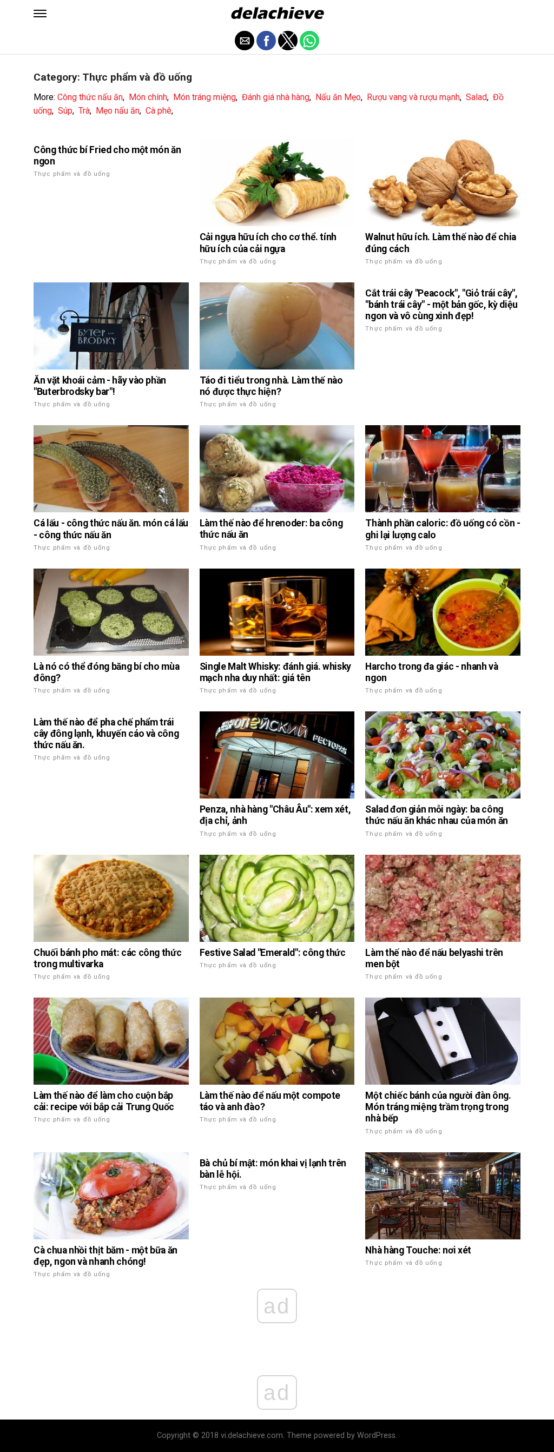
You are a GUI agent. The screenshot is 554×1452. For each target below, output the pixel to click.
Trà (84, 110)
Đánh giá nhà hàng (275, 97)
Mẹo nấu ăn (118, 110)
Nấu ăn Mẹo (338, 97)
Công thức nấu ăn (90, 97)
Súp (65, 110)
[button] (40, 13)
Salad (476, 97)
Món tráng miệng (204, 97)
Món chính (148, 97)
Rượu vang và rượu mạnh (413, 97)
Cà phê (159, 110)
